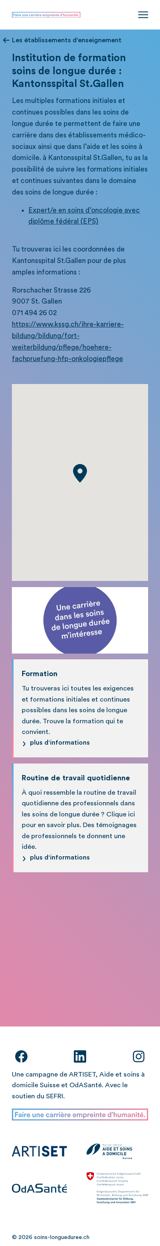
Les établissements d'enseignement (66, 40)
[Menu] (143, 14)
